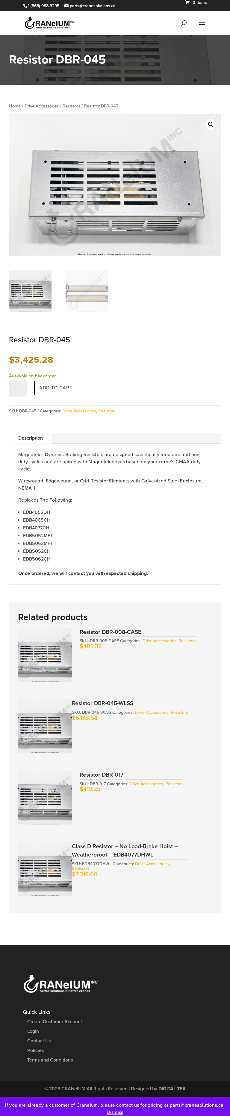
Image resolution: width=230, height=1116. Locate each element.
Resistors (71, 106)
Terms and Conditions (50, 1060)
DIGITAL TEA (172, 1089)
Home (15, 106)
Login (33, 1031)
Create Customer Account (54, 1022)
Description (30, 438)
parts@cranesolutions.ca (196, 1105)
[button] (210, 124)
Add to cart (55, 388)
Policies (35, 1050)
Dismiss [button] (115, 1112)
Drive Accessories (42, 106)
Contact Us (39, 1041)
